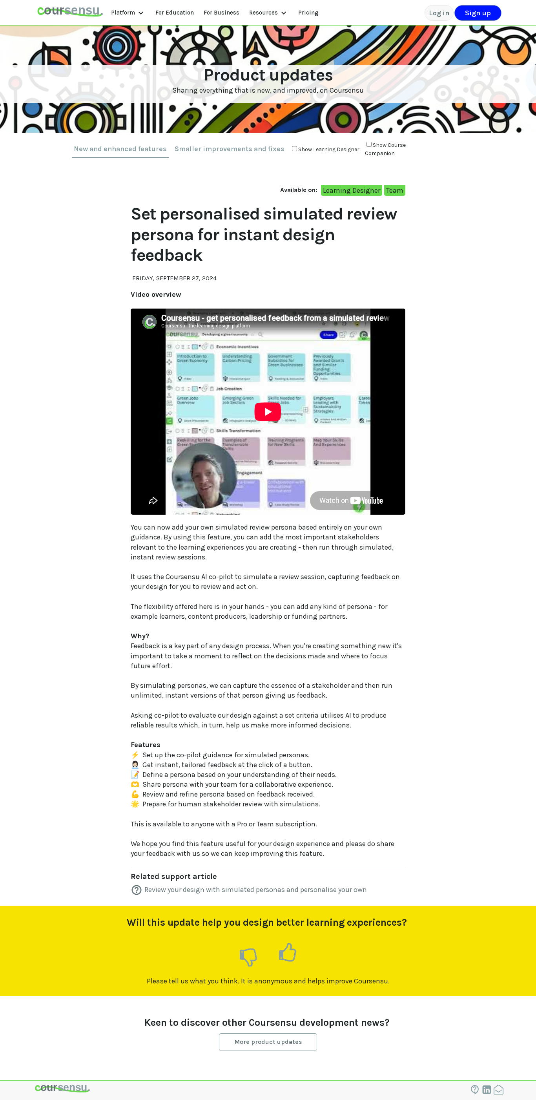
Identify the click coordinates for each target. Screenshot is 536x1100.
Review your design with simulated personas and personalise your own (255, 889)
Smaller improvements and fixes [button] (229, 148)
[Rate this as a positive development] (287, 953)
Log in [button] (439, 13)
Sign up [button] (478, 13)
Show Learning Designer (328, 149)
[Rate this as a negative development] (248, 957)
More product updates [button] (268, 1041)
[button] (70, 13)
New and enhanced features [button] (120, 148)
